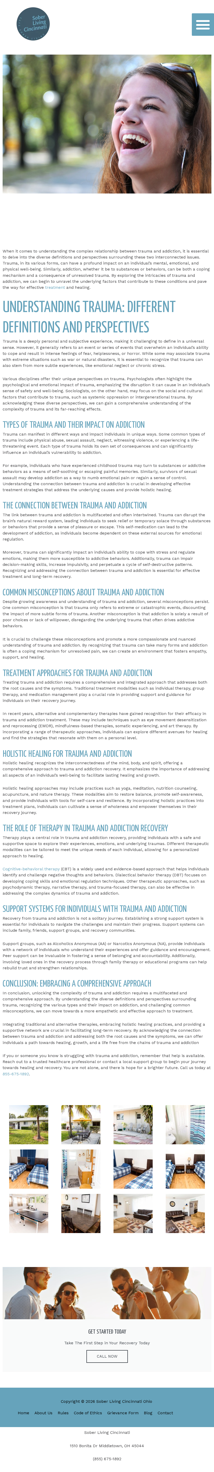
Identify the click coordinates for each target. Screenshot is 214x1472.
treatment (55, 287)
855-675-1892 (16, 1074)
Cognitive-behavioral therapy (31, 869)
